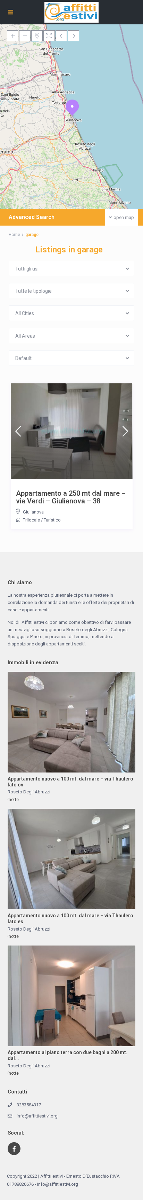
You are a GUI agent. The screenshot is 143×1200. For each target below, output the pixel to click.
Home (14, 234)
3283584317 (29, 1104)
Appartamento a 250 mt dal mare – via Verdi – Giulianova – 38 (71, 497)
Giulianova (33, 512)
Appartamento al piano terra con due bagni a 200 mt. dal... (67, 1055)
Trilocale (31, 520)
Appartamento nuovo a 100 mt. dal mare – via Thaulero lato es (70, 918)
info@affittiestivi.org (37, 1116)
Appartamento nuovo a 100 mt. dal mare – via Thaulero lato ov (70, 781)
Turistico (52, 520)
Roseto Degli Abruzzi (29, 791)
